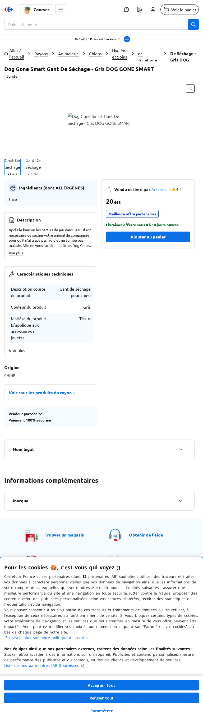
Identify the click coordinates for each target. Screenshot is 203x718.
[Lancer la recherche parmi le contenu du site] (193, 24)
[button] (60, 9)
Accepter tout (101, 685)
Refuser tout (101, 698)
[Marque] (180, 500)
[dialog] (101, 637)
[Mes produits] (139, 9)
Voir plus (16, 252)
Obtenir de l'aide (146, 535)
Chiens (95, 53)
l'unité (12, 76)
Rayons (41, 53)
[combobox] (101, 24)
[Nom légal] (180, 449)
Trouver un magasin (64, 535)
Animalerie (68, 53)
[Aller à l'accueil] (8, 9)
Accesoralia (160, 189)
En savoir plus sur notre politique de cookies (46, 637)
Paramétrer (101, 710)
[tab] (12, 167)
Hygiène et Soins (120, 53)
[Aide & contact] (126, 9)
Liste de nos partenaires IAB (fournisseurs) (44, 665)
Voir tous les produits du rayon (40, 392)
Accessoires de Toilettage (149, 54)
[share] (190, 88)
